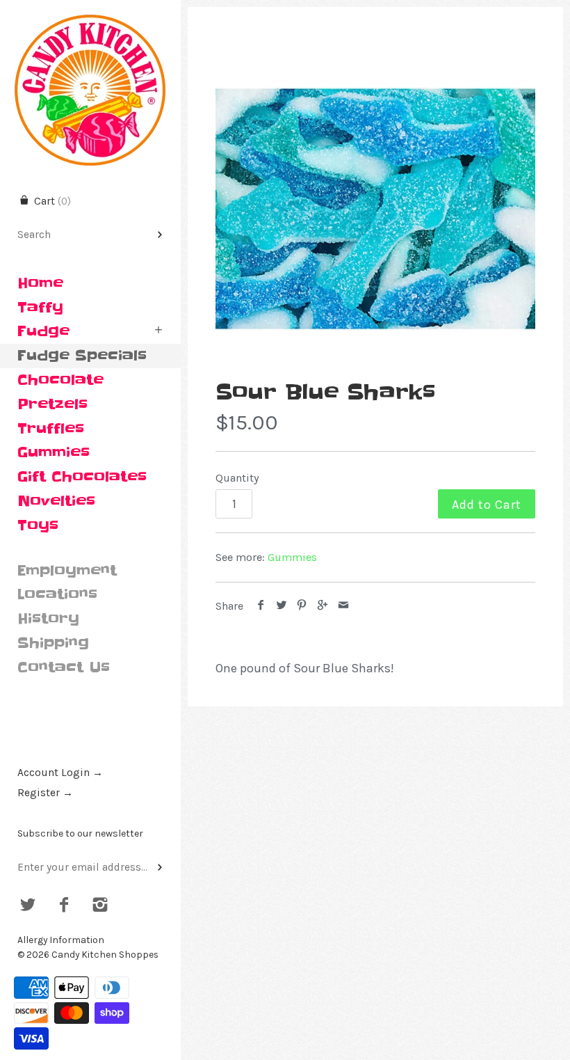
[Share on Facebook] (261, 605)
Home (40, 283)
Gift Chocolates (82, 477)
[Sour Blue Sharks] (375, 209)
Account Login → (60, 772)
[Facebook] (64, 906)
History (48, 618)
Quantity (237, 477)
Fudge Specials (82, 355)
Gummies (53, 452)
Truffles (50, 428)
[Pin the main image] (302, 605)
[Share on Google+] (323, 605)
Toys (37, 525)
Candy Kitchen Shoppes (104, 954)
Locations (57, 594)
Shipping (53, 643)
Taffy (40, 307)
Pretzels (52, 404)
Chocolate (60, 380)
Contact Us (63, 667)
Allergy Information (60, 940)
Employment (67, 570)
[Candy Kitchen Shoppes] (90, 12)
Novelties (56, 501)
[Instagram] (100, 906)
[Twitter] (28, 906)
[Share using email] (343, 605)
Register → (45, 792)
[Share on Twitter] (282, 605)
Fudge (43, 331)
